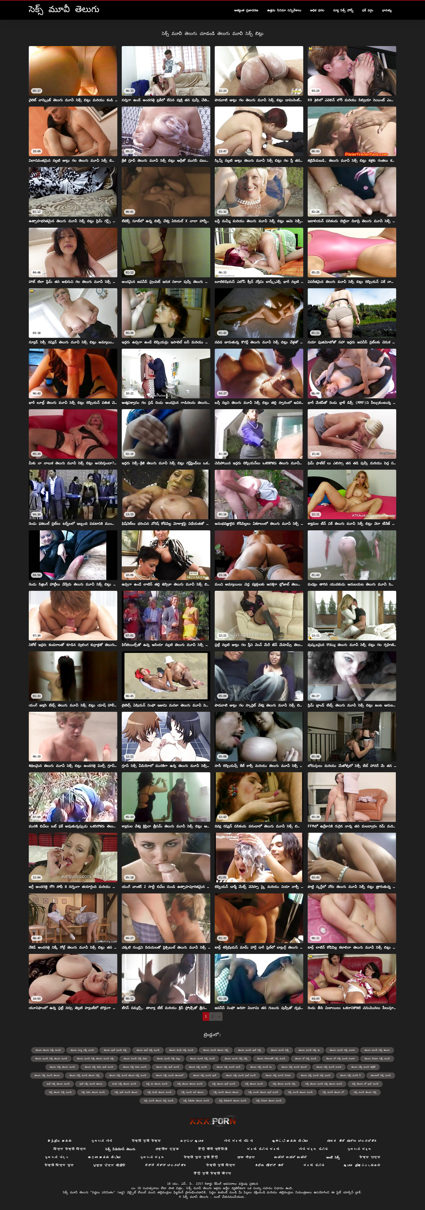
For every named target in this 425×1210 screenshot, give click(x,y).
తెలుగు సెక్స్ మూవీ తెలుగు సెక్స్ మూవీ (127, 1075)
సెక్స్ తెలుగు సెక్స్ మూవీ (60, 1092)
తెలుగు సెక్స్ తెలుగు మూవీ (62, 1067)
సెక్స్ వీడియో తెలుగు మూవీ (196, 1100)
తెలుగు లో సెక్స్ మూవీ (305, 1058)
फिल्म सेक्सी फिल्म (70, 1149)
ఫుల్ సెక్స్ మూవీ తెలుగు (90, 1084)
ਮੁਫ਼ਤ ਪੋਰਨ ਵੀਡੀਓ (109, 1165)
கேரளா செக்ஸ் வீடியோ (104, 1157)
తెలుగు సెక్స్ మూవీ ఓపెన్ (228, 1067)
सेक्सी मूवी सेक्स (146, 1141)
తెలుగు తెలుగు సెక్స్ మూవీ (48, 1050)
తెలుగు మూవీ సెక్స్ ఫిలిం (135, 1058)
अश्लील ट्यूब (167, 1149)
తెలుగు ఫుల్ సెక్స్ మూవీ (148, 1050)
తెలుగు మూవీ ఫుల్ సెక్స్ (249, 1050)
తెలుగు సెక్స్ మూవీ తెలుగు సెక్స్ (84, 1075)
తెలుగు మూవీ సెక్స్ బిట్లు (168, 1058)
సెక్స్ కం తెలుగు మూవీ (156, 1084)
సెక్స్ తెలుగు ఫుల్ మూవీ (223, 1084)
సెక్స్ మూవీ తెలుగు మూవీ (300, 1092)
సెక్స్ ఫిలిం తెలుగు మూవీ (93, 1092)
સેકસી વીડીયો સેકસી (263, 1149)
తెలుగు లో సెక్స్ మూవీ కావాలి (340, 1058)
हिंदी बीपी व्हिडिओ (213, 1149)
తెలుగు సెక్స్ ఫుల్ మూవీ (167, 1067)
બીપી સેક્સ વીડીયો (313, 1149)
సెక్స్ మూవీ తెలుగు (196, 1196)
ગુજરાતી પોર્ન (57, 1157)
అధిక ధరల (317, 10)
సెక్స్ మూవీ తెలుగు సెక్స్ (365, 1092)
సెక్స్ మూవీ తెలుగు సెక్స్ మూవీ (158, 1100)
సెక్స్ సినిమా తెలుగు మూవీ (268, 1100)
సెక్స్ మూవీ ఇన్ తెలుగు (192, 1092)
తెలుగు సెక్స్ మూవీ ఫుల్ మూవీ (241, 1075)
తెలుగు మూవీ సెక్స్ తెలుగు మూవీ (51, 1058)
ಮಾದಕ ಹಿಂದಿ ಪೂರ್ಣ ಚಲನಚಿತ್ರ (352, 1141)
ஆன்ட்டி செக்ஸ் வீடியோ (290, 1141)
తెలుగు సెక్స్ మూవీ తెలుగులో (169, 1075)
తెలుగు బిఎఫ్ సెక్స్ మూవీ (181, 1050)
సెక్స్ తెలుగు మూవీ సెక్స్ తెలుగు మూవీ (323, 1084)
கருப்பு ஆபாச (192, 1141)
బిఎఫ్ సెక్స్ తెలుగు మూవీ (124, 1084)
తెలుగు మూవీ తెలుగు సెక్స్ (215, 1050)
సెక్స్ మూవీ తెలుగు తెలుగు (225, 1092)
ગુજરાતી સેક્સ (359, 1149)
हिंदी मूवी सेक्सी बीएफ (212, 1173)
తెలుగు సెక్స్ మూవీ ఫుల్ (204, 1075)
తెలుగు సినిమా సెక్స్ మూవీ (377, 1058)
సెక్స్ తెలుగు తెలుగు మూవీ (189, 1084)
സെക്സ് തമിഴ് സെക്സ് (290, 1157)
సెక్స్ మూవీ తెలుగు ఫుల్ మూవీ (263, 1092)
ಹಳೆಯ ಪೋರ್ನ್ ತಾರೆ (269, 1165)
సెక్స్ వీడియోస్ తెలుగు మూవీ (232, 1100)
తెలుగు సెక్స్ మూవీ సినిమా (278, 1075)
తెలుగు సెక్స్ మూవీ (198, 1067)
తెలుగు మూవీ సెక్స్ (280, 1050)
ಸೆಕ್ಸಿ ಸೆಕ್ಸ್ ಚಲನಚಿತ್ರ (166, 1165)
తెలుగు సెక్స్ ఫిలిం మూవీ (134, 1067)
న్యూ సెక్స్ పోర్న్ (343, 10)
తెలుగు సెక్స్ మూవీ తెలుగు (47, 1075)
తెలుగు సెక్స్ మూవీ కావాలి (329, 1067)
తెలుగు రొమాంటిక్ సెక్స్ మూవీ (271, 1058)
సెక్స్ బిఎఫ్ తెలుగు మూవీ (159, 1092)
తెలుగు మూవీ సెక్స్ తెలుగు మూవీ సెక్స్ (95, 1058)
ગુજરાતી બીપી (101, 1141)
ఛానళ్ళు (387, 10)
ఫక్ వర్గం (367, 10)
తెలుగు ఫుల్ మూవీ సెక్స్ (115, 1050)
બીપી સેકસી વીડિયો (238, 1141)
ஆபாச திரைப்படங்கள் (362, 1165)
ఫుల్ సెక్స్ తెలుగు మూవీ (58, 1084)
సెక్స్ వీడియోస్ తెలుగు (120, 1149)
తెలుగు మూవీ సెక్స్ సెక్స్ (236, 1058)
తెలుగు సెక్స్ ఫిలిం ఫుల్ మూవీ (99, 1067)
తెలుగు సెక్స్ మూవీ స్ (350, 1075)
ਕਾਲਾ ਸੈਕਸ (246, 1157)
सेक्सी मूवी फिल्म (220, 1165)
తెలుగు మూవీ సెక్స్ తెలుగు (377, 1050)
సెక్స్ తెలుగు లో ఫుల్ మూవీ (365, 1084)
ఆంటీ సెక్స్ (333, 1157)
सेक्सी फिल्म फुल (59, 1165)
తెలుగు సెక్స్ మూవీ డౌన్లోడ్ (363, 1067)
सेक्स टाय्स (369, 1157)
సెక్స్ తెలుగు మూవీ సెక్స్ (284, 1084)
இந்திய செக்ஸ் (60, 1141)
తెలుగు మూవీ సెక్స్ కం (309, 1050)
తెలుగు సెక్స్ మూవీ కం (261, 1067)
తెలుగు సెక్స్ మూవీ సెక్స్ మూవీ (315, 1075)
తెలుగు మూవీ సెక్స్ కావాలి (342, 1050)
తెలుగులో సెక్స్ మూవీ (381, 1075)
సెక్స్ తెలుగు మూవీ (254, 1084)
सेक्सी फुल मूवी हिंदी (201, 1157)
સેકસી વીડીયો (313, 1165)
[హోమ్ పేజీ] (212, 1121)
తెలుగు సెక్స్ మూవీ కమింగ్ (294, 1067)
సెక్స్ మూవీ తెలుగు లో (333, 1092)
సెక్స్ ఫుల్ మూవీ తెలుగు (126, 1092)
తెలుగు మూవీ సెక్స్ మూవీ (202, 1058)
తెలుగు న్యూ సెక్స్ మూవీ (82, 1050)
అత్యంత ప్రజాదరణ (246, 10)
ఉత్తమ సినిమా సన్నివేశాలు (284, 10)
